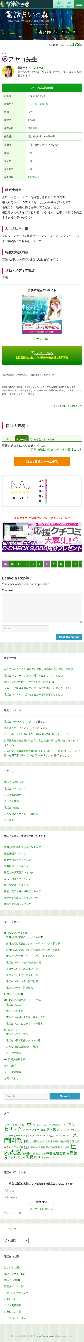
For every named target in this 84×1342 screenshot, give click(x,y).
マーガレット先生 (44, 1135)
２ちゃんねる (48, 1157)
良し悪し (17, 1157)
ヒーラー (18, 1135)
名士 (47, 1141)
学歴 (72, 1141)
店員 (21, 1147)
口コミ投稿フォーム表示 (42, 461)
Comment (7, 590)
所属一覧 (43, 104)
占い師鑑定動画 (12, 794)
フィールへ (42, 355)
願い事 (37, 1157)
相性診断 (64, 1147)
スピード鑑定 (39, 1129)
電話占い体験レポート (16, 782)
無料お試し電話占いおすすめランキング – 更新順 (33, 949)
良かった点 (22, 439)
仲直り (27, 1141)
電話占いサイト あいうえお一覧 (23, 962)
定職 (77, 1141)
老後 (43, 1153)
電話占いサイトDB (14, 1273)
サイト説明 (10, 1065)
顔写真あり (33, 177)
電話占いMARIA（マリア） (19, 721)
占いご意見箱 (11, 801)
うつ (7, 1125)
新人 (27, 1147)
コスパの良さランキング (17, 878)
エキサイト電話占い (52, 1125)
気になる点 (35, 439)
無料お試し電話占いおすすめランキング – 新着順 (33, 943)
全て (9, 439)
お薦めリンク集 (12, 1311)
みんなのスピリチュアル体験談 (21, 813)
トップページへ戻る (15, 1318)
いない (13, 1197)
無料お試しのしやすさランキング (22, 847)
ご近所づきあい (18, 1125)
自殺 (10, 1157)
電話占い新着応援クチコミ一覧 (23, 1040)
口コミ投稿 (48, 439)
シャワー (27, 1129)
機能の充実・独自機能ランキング (22, 891)
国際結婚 (54, 1141)
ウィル (34, 1124)
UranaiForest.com (44, 1336)
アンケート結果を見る (42, 1208)
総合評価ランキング (15, 853)
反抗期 (36, 1141)
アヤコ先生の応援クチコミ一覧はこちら (56, 449)
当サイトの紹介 (12, 1267)
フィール (32, 104)
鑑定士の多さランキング (17, 859)
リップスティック (63, 1135)
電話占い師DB (12, 1280)
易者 (43, 1147)
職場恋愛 (59, 1153)
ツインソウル (63, 1129)
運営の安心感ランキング (17, 904)
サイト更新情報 (12, 1072)
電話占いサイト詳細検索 (19, 987)
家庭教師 (8, 1147)
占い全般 (9, 820)
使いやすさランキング (16, 885)
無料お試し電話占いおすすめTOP (24, 937)
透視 (29, 1157)
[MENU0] (79, 4)
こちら (44, 387)
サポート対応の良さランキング (21, 897)
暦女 (48, 1147)
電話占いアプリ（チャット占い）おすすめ (29, 956)
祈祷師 (26, 1153)
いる (11, 1190)
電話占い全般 (11, 807)
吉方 (42, 1141)
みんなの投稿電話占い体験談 (22, 1046)
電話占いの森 (15, 4)
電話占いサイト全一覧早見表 (22, 981)
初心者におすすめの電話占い (22, 968)
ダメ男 (51, 1129)
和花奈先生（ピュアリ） (17, 727)
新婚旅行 (35, 1147)
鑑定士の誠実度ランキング (18, 872)
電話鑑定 (32, 128)
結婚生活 (36, 1153)
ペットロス (28, 1135)
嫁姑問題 (64, 1141)
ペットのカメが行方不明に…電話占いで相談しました (33, 734)
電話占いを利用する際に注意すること (27, 1017)
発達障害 (55, 1147)
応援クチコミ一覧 (14, 1286)
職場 (49, 1153)
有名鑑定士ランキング (16, 866)
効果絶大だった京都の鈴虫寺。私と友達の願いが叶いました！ (38, 740)
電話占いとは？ (14, 1004)
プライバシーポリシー (16, 1292)
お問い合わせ (11, 1078)
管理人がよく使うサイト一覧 (22, 975)
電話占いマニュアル (15, 788)
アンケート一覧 (12, 1213)
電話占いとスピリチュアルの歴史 (24, 1023)
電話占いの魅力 (14, 1011)
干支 (16, 1147)
